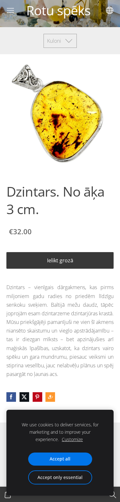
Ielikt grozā (60, 260)
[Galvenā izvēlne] (10, 10)
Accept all (60, 459)
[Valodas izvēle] (109, 10)
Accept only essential (60, 477)
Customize (72, 439)
